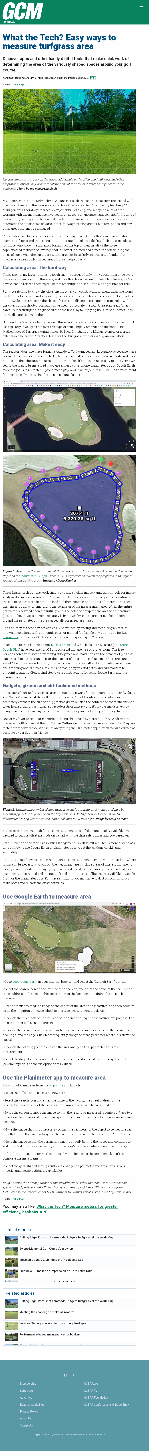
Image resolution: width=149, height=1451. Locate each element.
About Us (26, 1418)
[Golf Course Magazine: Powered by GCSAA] (22, 12)
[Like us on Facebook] (65, 1375)
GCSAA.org (91, 1383)
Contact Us (27, 1425)
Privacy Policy (29, 1411)
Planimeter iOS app (34, 576)
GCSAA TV (90, 1390)
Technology (18, 84)
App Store (121, 645)
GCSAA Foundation (96, 1397)
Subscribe (26, 1390)
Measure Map (60, 645)
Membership (28, 1383)
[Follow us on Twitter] (73, 1375)
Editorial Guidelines (32, 1404)
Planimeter (10, 637)
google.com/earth (25, 981)
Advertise (26, 1397)
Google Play (11, 649)
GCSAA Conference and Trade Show (107, 1404)
